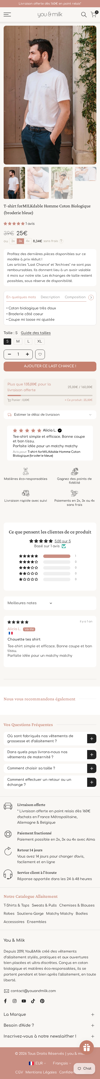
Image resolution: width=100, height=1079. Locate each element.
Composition (75, 297)
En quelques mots (21, 297)
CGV (19, 1072)
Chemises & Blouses (77, 905)
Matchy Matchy (59, 913)
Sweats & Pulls (44, 905)
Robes (9, 913)
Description (50, 297)
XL (39, 341)
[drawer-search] (84, 14)
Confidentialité (72, 1072)
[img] (18, 622)
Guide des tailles (36, 333)
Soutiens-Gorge (30, 913)
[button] (14, 224)
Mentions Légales (41, 1072)
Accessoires (14, 922)
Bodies (82, 913)
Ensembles (36, 922)
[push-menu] (7, 14)
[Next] (91, 297)
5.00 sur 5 (63, 541)
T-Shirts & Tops (16, 905)
